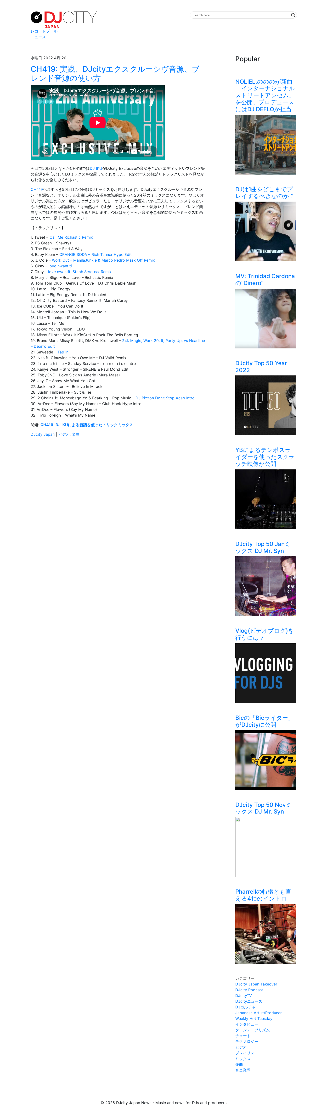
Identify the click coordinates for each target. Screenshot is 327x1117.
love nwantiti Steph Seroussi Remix (80, 271)
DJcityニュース (248, 1001)
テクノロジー (246, 1041)
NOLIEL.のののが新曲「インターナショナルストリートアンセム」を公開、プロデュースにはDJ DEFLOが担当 (265, 95)
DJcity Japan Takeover (256, 984)
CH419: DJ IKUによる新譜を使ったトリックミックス (86, 424)
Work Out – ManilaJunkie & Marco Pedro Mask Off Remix (103, 260)
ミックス (243, 1058)
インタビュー (246, 1024)
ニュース (38, 36)
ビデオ (64, 434)
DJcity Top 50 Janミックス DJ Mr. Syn (263, 547)
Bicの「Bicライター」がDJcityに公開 (264, 721)
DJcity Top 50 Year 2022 (261, 367)
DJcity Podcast (249, 989)
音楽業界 (243, 1070)
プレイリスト (246, 1053)
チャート (243, 1035)
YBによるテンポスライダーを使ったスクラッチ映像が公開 (265, 456)
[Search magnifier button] (293, 15)
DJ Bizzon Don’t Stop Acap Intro (164, 398)
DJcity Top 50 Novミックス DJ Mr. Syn (263, 808)
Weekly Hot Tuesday (253, 1018)
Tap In (62, 352)
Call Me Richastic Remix (71, 237)
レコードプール (44, 31)
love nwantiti (60, 266)
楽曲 (75, 434)
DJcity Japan (43, 434)
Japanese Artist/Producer (258, 1012)
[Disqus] (118, 508)
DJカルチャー (247, 1007)
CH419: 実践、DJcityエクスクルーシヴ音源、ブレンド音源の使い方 (115, 73)
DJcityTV (243, 995)
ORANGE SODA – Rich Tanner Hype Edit (95, 254)
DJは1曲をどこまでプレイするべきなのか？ (265, 193)
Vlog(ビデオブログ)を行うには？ (264, 634)
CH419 (37, 189)
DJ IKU (96, 168)
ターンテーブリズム (252, 1030)
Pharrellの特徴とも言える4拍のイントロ (263, 895)
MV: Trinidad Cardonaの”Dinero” (265, 279)
